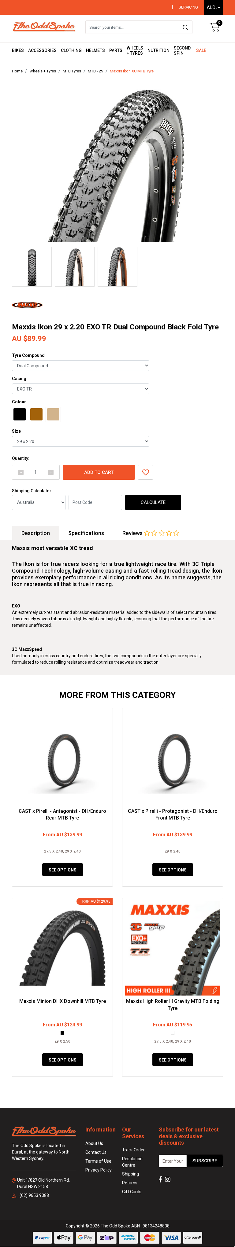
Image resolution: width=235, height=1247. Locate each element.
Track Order (133, 1149)
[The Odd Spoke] (44, 26)
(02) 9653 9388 (34, 1195)
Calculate (153, 502)
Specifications (86, 533)
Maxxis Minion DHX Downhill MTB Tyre (62, 1001)
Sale (201, 50)
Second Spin (182, 51)
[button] (145, 472)
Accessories (42, 50)
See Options (62, 869)
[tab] (35, 533)
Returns (129, 1182)
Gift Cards (131, 1191)
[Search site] (185, 27)
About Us (94, 1143)
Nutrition (158, 50)
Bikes (18, 50)
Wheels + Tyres (135, 51)
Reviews (133, 533)
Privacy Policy (98, 1170)
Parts (115, 50)
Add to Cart (99, 472)
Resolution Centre (132, 1162)
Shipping (130, 1174)
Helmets (95, 50)
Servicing (188, 7)
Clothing (71, 50)
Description (35, 533)
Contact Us (95, 1152)
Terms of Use (98, 1161)
